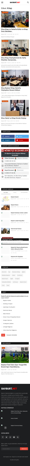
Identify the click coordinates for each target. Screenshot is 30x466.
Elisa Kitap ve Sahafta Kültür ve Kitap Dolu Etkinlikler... (14, 30)
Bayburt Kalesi (14, 204)
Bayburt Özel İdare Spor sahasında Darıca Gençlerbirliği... (19, 412)
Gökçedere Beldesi (6, 282)
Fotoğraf (17, 278)
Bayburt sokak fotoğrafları (17, 220)
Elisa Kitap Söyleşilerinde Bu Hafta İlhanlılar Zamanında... (13, 59)
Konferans (19, 275)
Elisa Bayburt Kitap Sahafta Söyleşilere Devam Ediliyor (11, 89)
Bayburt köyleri (15, 197)
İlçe (9, 272)
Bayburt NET (4, 34)
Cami (3, 285)
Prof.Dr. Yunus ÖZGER (15, 250)
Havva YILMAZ (14, 418)
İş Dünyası (15, 282)
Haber (13, 275)
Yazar (8, 285)
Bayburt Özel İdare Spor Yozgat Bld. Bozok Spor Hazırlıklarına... (14, 366)
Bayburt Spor (23, 282)
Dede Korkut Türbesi (16, 228)
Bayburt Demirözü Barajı (16, 425)
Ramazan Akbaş (16, 272)
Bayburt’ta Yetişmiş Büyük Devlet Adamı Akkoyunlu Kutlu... (19, 248)
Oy (3, 335)
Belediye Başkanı (6, 275)
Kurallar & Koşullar (14, 459)
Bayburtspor (5, 278)
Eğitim (23, 272)
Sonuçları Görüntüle (12, 335)
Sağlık (11, 278)
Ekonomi (4, 272)
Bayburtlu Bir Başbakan (17, 256)
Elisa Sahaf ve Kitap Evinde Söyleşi (13, 118)
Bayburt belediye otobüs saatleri (19, 212)
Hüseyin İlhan (5, 242)
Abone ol (24, 449)
